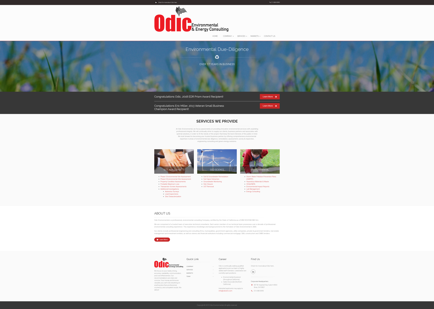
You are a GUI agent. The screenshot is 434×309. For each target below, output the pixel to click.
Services (189, 270)
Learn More (268, 96)
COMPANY (227, 36)
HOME (215, 36)
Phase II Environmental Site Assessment (175, 179)
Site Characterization (173, 196)
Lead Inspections (171, 194)
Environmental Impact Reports (257, 187)
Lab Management (253, 189)
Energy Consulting (253, 192)
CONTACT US (269, 36)
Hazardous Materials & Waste (257, 182)
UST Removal (208, 187)
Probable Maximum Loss (169, 184)
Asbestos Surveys (172, 192)
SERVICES (241, 36)
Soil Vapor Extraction (211, 179)
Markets (189, 273)
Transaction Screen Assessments (173, 187)
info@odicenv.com (225, 291)
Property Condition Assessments (173, 182)
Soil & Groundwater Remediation (215, 177)
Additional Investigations (169, 189)
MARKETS (255, 36)
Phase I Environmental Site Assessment (175, 177)
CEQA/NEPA (250, 184)
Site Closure (208, 184)
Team (188, 276)
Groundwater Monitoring (212, 182)
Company (189, 266)
